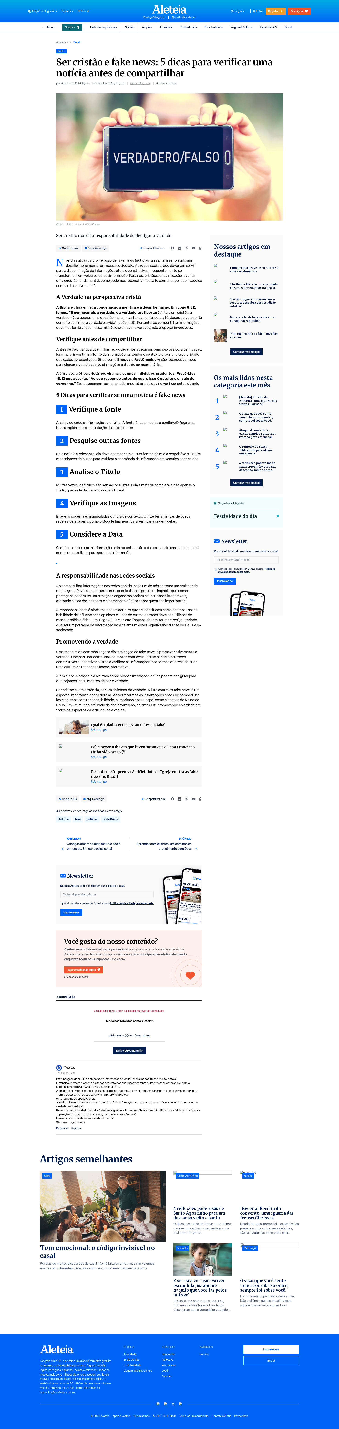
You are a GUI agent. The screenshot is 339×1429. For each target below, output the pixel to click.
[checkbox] (61, 904)
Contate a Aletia (221, 1416)
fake (78, 819)
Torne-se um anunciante (194, 1416)
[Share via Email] (193, 248)
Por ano (204, 1354)
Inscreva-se (169, 1365)
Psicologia (250, 1248)
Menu (50, 27)
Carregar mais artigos (246, 352)
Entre (146, 1035)
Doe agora (297, 11)
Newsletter (168, 1354)
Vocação (182, 1248)
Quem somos (142, 1416)
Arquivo (147, 27)
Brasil (288, 27)
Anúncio (166, 1376)
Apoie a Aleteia (121, 1416)
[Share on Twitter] (186, 248)
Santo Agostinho (187, 1176)
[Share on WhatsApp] (200, 248)
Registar (273, 11)
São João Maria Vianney (184, 17)
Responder (62, 1128)
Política (64, 819)
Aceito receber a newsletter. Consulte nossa (109, 903)
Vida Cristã (111, 819)
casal (47, 1176)
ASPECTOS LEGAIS (164, 1416)
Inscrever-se (71, 912)
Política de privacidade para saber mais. (132, 903)
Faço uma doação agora (81, 970)
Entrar (259, 11)
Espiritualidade (214, 27)
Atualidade (166, 27)
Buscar (85, 11)
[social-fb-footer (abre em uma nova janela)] (166, 1404)
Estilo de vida (189, 27)
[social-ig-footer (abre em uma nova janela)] (180, 1404)
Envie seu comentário (129, 1050)
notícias (92, 819)
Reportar (76, 1128)
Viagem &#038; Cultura (138, 1370)
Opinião (129, 27)
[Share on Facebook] (172, 248)
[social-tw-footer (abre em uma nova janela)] (173, 1404)
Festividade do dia (235, 516)
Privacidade (241, 1416)
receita (248, 1176)
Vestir (165, 1370)
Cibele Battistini (140, 83)
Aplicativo (167, 1359)
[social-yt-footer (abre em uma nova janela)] (158, 1404)
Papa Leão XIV (268, 27)
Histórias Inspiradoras (103, 27)
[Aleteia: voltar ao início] (169, 9)
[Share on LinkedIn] (179, 248)
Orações (70, 27)
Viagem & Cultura (241, 27)
